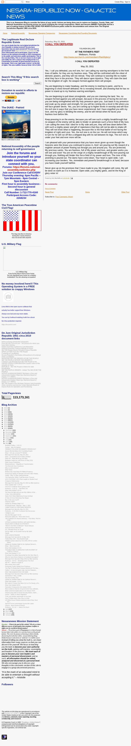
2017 (6, 416)
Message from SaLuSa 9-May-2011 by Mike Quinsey (21, 559)
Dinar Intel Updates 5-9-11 (13, 548)
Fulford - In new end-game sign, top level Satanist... (21, 570)
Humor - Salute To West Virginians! (16, 594)
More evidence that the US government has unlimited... (22, 589)
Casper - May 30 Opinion (13, 447)
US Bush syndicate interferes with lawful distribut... (20, 522)
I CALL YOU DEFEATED (59, 44)
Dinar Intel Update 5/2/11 (12, 585)
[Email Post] (71, 178)
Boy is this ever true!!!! (12, 500)
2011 (6, 428)
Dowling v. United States (31, 722)
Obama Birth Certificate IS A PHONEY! (17, 524)
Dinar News (8, 469)
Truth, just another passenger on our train (18, 596)
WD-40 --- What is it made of (14, 562)
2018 (6, 414)
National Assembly (18, 33)
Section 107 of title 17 (12, 713)
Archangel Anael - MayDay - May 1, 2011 (17, 505)
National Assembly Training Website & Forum (17, 348)
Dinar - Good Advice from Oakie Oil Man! (17, 456)
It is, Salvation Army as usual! (14, 529)
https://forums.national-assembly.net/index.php (23, 168)
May (7, 443)
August (8, 438)
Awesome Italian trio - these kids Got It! (17, 516)
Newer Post (49, 192)
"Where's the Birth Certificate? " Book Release (19, 526)
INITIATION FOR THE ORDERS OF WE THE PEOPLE (20, 358)
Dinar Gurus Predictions (12, 462)
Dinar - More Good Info (12, 546)
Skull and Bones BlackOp (13, 527)
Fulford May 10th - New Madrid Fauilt (16, 539)
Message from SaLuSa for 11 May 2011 (17, 537)
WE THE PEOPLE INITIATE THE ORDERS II (17, 360)
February (9, 613)
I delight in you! (9, 513)
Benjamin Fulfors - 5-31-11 (13, 445)
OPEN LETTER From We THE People (15, 352)
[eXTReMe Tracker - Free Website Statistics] (4, 739)
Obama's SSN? (10, 501)
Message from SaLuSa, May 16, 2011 (16, 509)
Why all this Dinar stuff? (12, 564)
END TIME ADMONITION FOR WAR (16, 572)
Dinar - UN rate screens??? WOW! (16, 453)
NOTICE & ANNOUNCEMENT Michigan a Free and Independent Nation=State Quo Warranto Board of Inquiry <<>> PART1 (19, 375)
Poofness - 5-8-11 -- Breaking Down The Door (19, 561)
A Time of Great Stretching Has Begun (17, 498)
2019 (6, 412)
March (8, 611)
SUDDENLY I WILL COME (13, 576)
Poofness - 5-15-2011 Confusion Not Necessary (20, 511)
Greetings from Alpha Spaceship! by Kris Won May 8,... (22, 555)
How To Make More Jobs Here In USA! (17, 598)
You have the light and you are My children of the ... (21, 492)
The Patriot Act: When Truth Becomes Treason (19, 477)
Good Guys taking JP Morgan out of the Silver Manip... (22, 473)
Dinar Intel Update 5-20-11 (13, 490)
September (9, 436)
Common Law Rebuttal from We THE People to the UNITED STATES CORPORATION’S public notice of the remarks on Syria (21, 363)
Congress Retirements (12, 481)
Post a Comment (50, 188)
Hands (7, 533)
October (8, 434)
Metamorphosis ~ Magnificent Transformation (19, 464)
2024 (6, 408)
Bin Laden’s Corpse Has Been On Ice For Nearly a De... (22, 583)
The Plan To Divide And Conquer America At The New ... (22, 568)
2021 (6, 410)
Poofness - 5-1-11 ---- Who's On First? (17, 607)
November (9, 432)
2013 (6, 424)
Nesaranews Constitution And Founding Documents (78, 33)
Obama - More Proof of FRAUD (15, 605)
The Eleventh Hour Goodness (14, 466)
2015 (6, 420)
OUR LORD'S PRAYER (12, 535)
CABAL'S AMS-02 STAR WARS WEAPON (18, 507)
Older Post (125, 192)
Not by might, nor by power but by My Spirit (18, 531)
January (8, 615)
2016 (6, 418)
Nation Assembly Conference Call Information (17, 347)
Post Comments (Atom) (64, 197)
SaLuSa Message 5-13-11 (13, 515)
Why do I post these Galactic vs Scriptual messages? (21, 557)
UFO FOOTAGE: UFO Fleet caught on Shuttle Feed (21, 479)
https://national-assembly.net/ (26, 51)
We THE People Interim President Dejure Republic (19, 350)
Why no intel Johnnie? (12, 468)
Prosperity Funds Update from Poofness (17, 566)
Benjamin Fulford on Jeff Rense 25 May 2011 (19, 460)
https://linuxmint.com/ (9, 325)
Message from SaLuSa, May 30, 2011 (16, 454)
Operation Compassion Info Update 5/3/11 (18, 587)
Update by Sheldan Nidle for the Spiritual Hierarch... (21, 544)
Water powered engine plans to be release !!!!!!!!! (20, 591)
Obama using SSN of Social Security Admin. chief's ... (21, 592)
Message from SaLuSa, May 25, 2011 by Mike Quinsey (22, 483)
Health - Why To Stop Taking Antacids (16, 475)
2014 (6, 422)
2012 (6, 426)
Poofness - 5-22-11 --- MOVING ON (16, 488)
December (9, 430)
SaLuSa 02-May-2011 (12, 577)
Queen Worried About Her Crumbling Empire (18, 451)
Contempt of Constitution (10, 353)
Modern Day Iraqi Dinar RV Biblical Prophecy (19, 471)
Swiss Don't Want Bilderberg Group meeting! (19, 496)
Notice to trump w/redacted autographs (15, 342)
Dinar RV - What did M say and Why (16, 458)
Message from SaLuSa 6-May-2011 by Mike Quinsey (21, 574)
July (7, 439)
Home (5, 33)
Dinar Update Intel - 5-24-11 (13, 484)
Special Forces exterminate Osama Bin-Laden (19, 603)
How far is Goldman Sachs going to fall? (17, 486)
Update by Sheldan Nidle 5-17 (14, 503)
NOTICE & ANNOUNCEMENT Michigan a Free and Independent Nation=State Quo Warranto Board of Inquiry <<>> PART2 (19, 380)
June (7, 441)
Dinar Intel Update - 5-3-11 (13, 581)
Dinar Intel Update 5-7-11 (13, 553)
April (7, 609)
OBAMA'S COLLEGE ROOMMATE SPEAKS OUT (20, 449)
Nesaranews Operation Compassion (42, 33)
